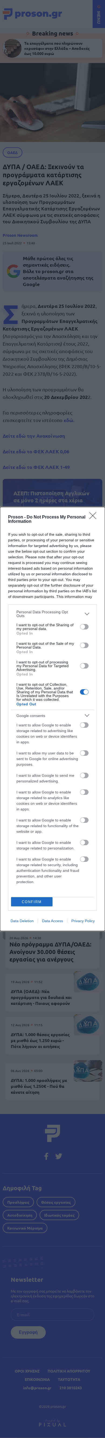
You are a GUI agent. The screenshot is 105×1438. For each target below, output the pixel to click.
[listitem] (52, 614)
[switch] (84, 626)
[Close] (94, 517)
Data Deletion (22, 921)
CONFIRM (32, 902)
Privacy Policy (83, 921)
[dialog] (52, 719)
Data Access (52, 921)
